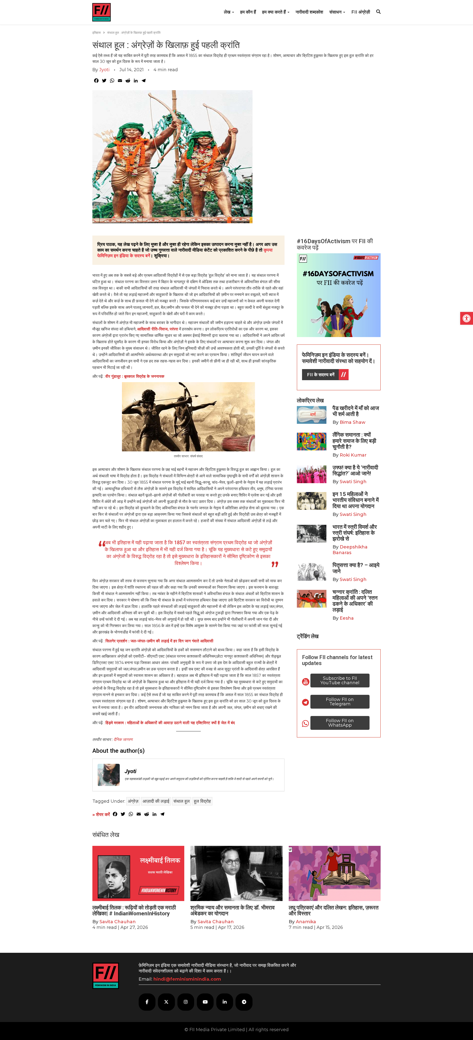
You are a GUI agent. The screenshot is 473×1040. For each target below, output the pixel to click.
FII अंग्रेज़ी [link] (360, 12)
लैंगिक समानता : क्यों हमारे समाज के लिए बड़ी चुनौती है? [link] (354, 441)
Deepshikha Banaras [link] (350, 549)
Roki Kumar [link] (353, 455)
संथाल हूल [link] (181, 801)
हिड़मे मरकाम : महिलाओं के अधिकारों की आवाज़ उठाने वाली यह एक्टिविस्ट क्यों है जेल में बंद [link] (170, 722)
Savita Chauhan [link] (118, 921)
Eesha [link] (347, 618)
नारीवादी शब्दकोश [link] (309, 12)
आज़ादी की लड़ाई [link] (156, 801)
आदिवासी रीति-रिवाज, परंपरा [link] (157, 329)
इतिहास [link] (96, 32)
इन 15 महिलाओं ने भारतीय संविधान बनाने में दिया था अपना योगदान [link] (356, 500)
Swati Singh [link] (353, 481)
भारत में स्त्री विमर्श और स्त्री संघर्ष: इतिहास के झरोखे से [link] (355, 533)
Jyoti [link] (104, 69)
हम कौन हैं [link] (248, 12)
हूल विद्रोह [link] (202, 801)
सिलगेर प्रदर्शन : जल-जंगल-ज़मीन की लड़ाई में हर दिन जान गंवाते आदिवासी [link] (159, 641)
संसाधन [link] (336, 12)
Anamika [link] (306, 921)
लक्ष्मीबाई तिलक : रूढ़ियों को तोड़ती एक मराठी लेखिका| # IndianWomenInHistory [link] (134, 910)
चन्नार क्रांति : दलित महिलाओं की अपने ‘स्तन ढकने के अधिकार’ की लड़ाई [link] (355, 601)
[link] (466, 318)
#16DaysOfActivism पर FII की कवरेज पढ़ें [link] (335, 244)
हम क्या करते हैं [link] (274, 12)
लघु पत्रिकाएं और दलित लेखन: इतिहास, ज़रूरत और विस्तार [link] (333, 910)
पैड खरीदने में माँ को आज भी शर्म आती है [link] (356, 411)
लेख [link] (228, 12)
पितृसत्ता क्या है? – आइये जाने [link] (356, 568)
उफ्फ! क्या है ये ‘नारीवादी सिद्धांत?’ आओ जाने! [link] (355, 470)
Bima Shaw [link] (352, 422)
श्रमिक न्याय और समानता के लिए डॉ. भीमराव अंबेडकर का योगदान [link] (232, 910)
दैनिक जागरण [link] (123, 739)
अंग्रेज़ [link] (133, 801)
